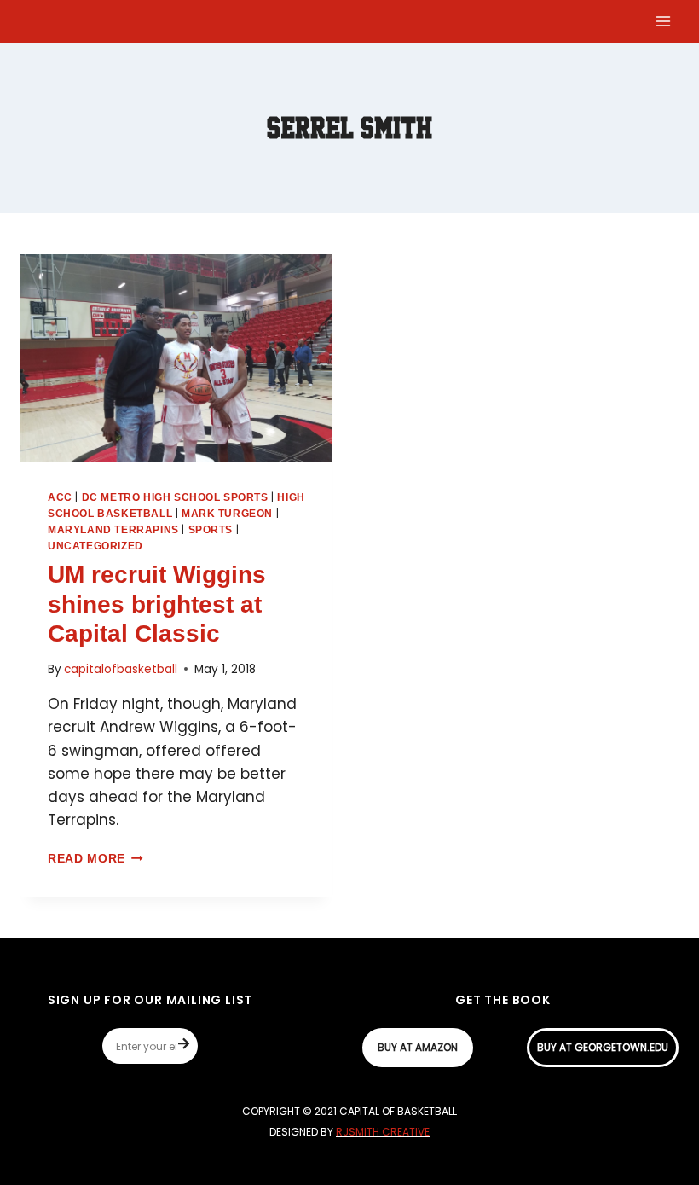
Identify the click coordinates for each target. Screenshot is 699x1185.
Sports (211, 530)
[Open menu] (663, 21)
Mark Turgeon (227, 514)
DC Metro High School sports (175, 497)
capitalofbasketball (120, 669)
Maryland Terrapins (113, 530)
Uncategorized (95, 546)
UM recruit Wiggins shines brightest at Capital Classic (157, 604)
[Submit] (188, 1046)
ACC (60, 497)
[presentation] (176, 358)
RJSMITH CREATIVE (383, 1131)
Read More (95, 858)
